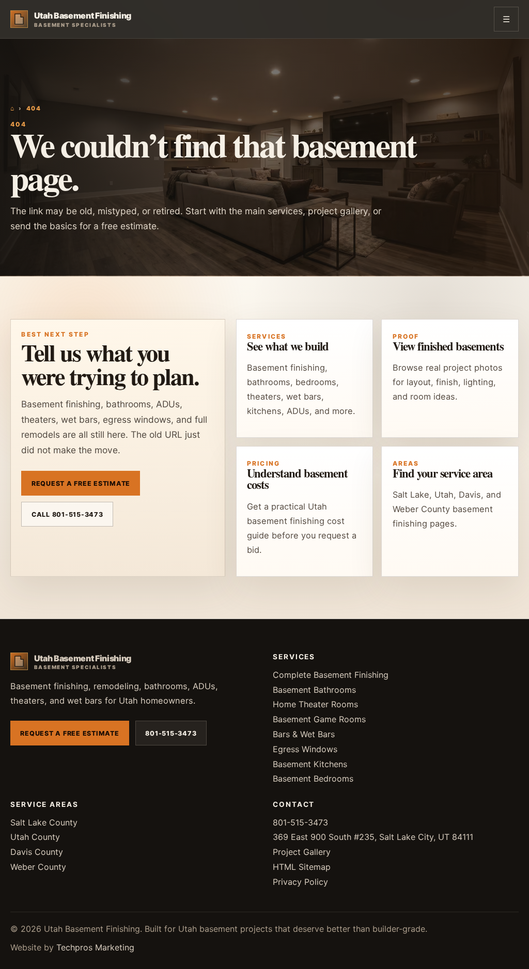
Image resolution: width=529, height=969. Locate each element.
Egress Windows (305, 749)
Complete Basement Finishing (330, 675)
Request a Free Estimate (81, 483)
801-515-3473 (170, 733)
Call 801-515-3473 (67, 514)
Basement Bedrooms (313, 778)
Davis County (36, 852)
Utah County (35, 837)
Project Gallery (302, 852)
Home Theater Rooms (315, 704)
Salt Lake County (43, 822)
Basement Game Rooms (319, 719)
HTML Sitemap (302, 867)
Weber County (38, 867)
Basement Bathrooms (314, 690)
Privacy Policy (300, 882)
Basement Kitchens (310, 764)
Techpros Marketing (95, 947)
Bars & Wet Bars (304, 734)
